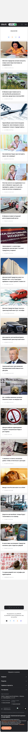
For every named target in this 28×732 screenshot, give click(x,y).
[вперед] (21, 607)
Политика (4, 86)
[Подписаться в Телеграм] (10, 620)
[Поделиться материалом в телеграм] (15, 37)
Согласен (6, 728)
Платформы (4, 689)
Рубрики (3, 676)
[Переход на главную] (3, 24)
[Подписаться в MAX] (21, 620)
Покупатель (5, 148)
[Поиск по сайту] (22, 24)
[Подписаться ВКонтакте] (13, 620)
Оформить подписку (14, 672)
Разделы (3, 681)
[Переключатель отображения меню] (26, 24)
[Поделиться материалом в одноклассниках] (12, 37)
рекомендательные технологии (9, 720)
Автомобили (5, 509)
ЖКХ (3, 55)
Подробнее (21, 724)
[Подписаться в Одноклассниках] (17, 620)
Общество (4, 392)
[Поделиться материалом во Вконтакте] (8, 37)
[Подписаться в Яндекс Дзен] (6, 620)
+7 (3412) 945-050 (15, 704)
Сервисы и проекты (7, 685)
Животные (4, 482)
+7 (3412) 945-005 (5, 702)
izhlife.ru (6, 722)
